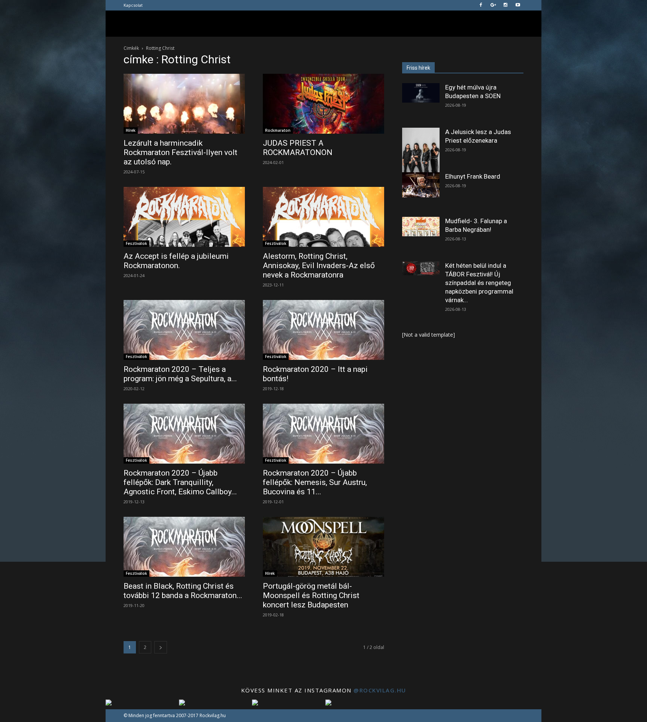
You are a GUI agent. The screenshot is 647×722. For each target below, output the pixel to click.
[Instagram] (505, 5)
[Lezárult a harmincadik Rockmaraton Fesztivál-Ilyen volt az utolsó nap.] (184, 104)
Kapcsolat (133, 5)
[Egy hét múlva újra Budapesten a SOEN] (421, 93)
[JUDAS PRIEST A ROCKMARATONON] (323, 104)
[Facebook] (480, 5)
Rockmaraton (278, 130)
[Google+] (493, 5)
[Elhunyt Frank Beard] (421, 184)
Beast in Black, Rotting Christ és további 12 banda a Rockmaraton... (183, 591)
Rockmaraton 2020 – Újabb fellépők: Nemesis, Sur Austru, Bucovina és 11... (315, 482)
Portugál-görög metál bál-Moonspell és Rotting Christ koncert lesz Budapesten (311, 595)
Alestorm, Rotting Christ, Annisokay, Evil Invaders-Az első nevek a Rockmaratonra (319, 265)
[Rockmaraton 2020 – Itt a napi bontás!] (323, 330)
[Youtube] (517, 5)
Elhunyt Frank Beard (472, 176)
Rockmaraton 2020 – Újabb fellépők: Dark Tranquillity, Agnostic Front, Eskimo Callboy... (180, 482)
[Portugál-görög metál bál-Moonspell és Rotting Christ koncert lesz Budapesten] (323, 547)
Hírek (131, 130)
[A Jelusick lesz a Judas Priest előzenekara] (421, 151)
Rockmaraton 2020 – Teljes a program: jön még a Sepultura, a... (180, 374)
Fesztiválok (136, 243)
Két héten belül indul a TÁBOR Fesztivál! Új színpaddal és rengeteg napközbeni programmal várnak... (479, 283)
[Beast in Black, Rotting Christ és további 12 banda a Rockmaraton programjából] (184, 547)
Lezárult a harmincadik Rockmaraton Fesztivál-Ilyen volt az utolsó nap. (180, 152)
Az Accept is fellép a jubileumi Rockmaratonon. (176, 261)
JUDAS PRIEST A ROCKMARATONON (297, 148)
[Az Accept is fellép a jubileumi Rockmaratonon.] (184, 217)
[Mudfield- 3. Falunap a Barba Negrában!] (421, 226)
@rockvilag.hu (379, 690)
